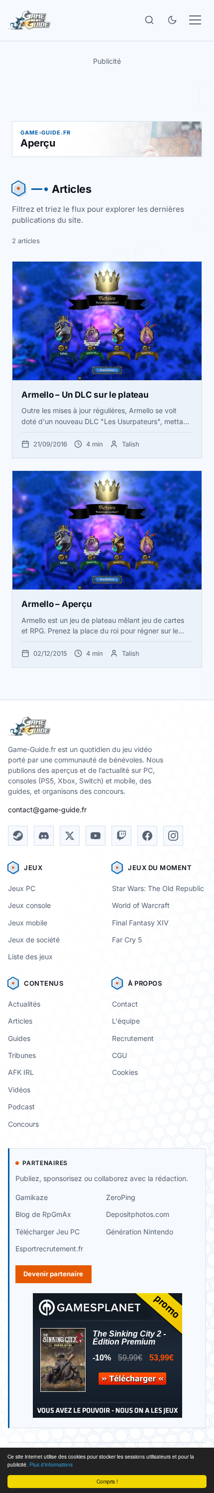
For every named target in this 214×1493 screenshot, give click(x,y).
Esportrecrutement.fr (49, 1248)
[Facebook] (147, 836)
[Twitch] (121, 836)
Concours (23, 1124)
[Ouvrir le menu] (195, 20)
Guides (19, 1038)
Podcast (21, 1106)
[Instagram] (173, 836)
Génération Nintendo (139, 1231)
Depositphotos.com (137, 1214)
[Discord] (44, 836)
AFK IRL (21, 1072)
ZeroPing (120, 1197)
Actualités (24, 1004)
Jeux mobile (27, 922)
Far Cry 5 (127, 939)
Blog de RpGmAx (43, 1214)
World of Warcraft (141, 905)
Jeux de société (34, 939)
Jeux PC (21, 888)
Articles (20, 1021)
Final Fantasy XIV (140, 922)
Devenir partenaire (53, 1274)
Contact (125, 1004)
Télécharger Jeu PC (47, 1231)
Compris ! (107, 1481)
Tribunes (22, 1055)
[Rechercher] (149, 20)
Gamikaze (31, 1197)
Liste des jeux (30, 956)
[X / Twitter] (70, 836)
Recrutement (133, 1038)
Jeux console (29, 905)
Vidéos (19, 1089)
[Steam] (18, 836)
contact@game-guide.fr (47, 809)
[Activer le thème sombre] (172, 20)
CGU (119, 1055)
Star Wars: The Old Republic (158, 888)
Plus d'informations (51, 1464)
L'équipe (126, 1021)
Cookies (125, 1072)
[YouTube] (96, 836)
